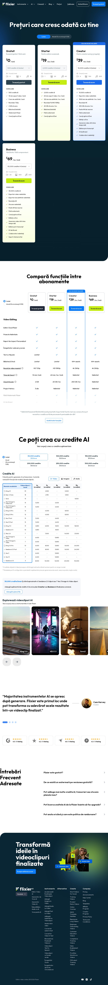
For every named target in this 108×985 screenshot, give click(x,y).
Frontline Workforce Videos (74, 955)
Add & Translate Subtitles (73, 914)
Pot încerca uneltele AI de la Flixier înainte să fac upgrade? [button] (72, 804)
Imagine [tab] (66, 479)
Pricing (85, 892)
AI (33, 889)
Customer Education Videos (73, 934)
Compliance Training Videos (74, 941)
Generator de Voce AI (36, 898)
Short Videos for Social (74, 893)
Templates (86, 904)
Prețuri (59, 4)
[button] (22, 4)
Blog (84, 901)
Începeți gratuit (98, 4)
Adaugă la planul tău (13, 592)
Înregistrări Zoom (48, 961)
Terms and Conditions (86, 921)
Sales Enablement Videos (74, 948)
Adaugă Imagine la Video (48, 901)
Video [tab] (55, 479)
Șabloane (70, 4)
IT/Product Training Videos (73, 962)
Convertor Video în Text (49, 935)
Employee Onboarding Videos (74, 926)
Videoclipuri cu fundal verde (49, 955)
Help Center (87, 898)
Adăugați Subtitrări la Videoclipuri (49, 918)
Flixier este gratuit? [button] (53, 772)
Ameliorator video (49, 925)
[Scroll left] (7, 662)
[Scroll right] (17, 662)
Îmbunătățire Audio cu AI (36, 908)
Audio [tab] (78, 479)
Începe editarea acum (25, 871)
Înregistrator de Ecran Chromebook (49, 967)
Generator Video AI (35, 903)
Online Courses (73, 908)
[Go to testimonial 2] (10, 722)
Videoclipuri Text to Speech (49, 948)
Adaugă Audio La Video (49, 907)
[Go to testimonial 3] (13, 722)
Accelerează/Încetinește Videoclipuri (49, 894)
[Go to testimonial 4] (15, 722)
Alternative (62, 889)
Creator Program (86, 913)
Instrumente (50, 889)
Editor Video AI (36, 893)
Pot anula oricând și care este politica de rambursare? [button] (70, 814)
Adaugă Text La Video (49, 912)
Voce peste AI (36, 912)
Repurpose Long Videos (74, 920)
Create (73, 889)
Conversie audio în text (49, 930)
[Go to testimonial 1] (5, 722)
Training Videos (73, 898)
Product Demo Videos (74, 903)
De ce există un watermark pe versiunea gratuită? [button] (68, 782)
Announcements (87, 895)
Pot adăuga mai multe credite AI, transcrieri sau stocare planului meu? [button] (71, 793)
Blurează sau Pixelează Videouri (49, 941)
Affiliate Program (86, 908)
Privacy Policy (87, 917)
